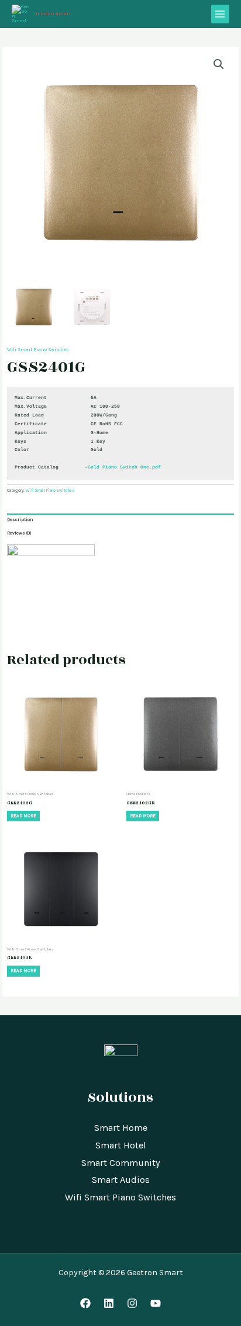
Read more (23, 815)
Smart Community (120, 1162)
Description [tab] (20, 519)
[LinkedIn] (109, 1303)
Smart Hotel (120, 1145)
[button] (218, 64)
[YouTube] (155, 1303)
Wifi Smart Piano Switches (38, 349)
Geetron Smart (52, 14)
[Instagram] (132, 1303)
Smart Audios (121, 1179)
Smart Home (120, 1127)
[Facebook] (85, 1303)
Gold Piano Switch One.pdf (124, 467)
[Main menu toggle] (220, 14)
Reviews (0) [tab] (19, 533)
